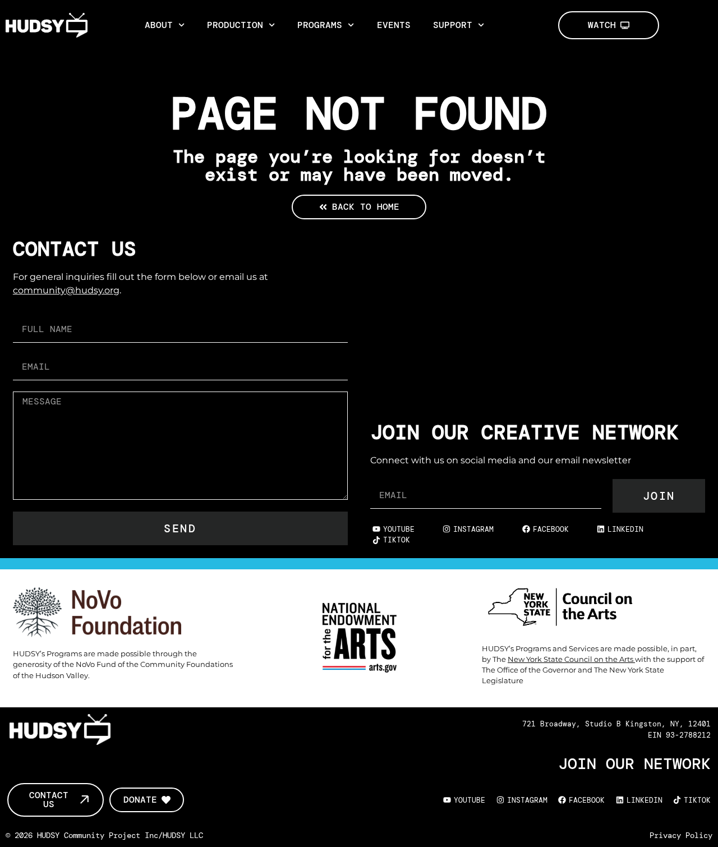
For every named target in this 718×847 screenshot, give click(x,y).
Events (394, 25)
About (159, 25)
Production (235, 25)
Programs (319, 25)
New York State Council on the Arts (571, 659)
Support (452, 25)
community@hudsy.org (66, 290)
